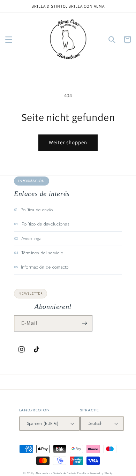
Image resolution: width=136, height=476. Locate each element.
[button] (8, 39)
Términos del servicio (42, 252)
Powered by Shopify (101, 473)
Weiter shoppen (68, 142)
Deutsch (95, 423)
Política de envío (37, 209)
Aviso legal (32, 238)
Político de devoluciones (45, 224)
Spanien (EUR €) (43, 423)
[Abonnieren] (84, 323)
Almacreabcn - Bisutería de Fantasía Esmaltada (62, 473)
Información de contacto (45, 267)
